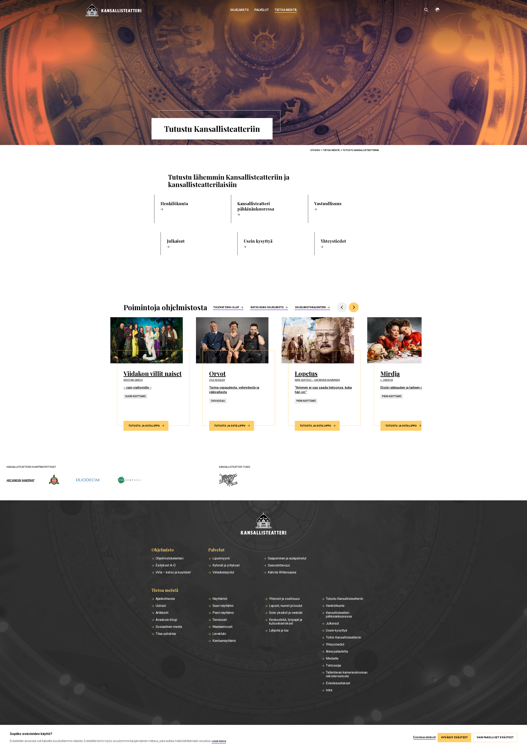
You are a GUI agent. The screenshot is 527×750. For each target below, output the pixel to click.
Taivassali (219, 620)
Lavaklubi (219, 634)
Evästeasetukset (338, 683)
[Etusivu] (263, 524)
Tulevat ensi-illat (226, 307)
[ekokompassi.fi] (129, 480)
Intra (329, 690)
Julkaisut (332, 623)
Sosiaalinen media (169, 627)
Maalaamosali (222, 627)
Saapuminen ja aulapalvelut (287, 558)
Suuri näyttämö (223, 606)
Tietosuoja (333, 665)
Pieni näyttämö (223, 613)
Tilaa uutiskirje (166, 634)
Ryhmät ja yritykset (226, 565)
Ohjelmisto (239, 10)
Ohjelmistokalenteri (310, 307)
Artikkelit (162, 613)
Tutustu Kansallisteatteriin (344, 599)
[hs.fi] (21, 480)
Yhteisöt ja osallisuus (284, 599)
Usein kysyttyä (336, 630)
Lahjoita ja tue (279, 630)
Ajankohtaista (165, 599)
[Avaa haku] (426, 10)
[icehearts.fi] (228, 480)
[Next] (354, 307)
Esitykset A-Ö (166, 565)
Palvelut (261, 10)
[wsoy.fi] (54, 480)
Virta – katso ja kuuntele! (173, 572)
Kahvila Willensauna (282, 572)
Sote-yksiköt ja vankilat (285, 613)
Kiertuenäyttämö (224, 641)
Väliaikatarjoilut (223, 572)
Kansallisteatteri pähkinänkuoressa (339, 614)
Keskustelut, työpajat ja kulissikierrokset (285, 621)
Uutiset (161, 606)
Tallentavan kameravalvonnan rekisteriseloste (346, 674)
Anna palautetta (337, 651)
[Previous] (342, 307)
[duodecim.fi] (88, 480)
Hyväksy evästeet (454, 737)
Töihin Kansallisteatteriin (343, 637)
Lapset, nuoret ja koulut (285, 606)
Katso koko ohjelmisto (267, 307)
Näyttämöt (219, 599)
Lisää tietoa (219, 741)
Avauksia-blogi (166, 620)
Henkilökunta (335, 606)
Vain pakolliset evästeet (495, 737)
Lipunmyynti (221, 558)
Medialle (332, 658)
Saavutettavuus (279, 565)
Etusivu (315, 150)
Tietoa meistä (286, 10)
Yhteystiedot (335, 644)
